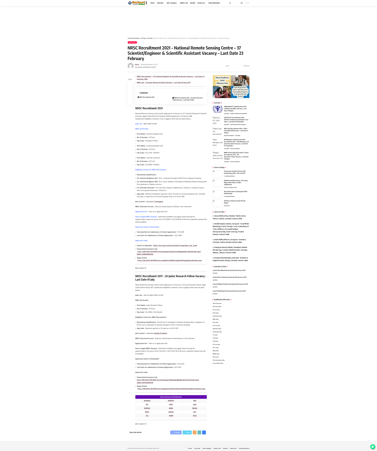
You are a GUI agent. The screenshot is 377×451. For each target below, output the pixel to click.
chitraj (137, 64)
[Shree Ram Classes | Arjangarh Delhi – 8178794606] (218, 194)
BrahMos (147, 401)
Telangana (158, 202)
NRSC (147, 412)
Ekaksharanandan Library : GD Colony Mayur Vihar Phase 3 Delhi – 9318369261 (236, 182)
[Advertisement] (188, 20)
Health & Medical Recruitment (238, 113)
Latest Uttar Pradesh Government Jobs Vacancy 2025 (230, 277)
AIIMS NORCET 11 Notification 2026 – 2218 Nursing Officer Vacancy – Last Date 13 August (235, 109)
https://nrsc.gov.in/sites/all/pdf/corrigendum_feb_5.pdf (175, 246)
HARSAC (171, 401)
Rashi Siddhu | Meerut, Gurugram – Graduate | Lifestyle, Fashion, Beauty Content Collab (229, 241)
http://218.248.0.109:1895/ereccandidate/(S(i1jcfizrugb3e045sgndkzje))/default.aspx (170, 260)
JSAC (195, 404)
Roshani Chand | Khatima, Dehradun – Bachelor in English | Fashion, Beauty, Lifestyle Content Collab (230, 259)
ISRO (171, 404)
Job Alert (215, 273)
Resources (227, 205)
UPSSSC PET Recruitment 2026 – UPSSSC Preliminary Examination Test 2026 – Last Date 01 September (236, 120)
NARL (171, 408)
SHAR (171, 416)
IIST (147, 404)
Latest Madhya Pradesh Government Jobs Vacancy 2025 (230, 284)
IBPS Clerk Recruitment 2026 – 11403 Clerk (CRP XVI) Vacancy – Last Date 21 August (236, 131)
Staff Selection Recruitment (238, 124)
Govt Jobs (132, 42)
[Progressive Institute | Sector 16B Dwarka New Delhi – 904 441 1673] (218, 173)
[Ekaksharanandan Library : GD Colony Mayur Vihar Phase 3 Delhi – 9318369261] (218, 183)
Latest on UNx (219, 212)
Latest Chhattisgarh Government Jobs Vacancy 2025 (229, 291)
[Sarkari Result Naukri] (137, 3)
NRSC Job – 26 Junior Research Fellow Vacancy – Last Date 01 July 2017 (164, 83)
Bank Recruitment (229, 135)
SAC (194, 412)
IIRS (194, 401)
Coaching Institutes (229, 176)
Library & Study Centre (230, 187)
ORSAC (171, 412)
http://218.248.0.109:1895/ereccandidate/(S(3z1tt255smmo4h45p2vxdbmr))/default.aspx (171, 389)
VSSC (195, 416)
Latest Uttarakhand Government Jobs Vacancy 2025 (229, 270)
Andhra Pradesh (160, 333)
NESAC (194, 408)
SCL (147, 416)
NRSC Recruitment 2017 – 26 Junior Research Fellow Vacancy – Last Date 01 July (187, 99)
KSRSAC (147, 408)
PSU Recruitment (235, 148)
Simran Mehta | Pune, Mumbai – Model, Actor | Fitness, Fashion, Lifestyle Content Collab (229, 217)
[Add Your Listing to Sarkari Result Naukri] (218, 203)
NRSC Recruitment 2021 (146, 97)
